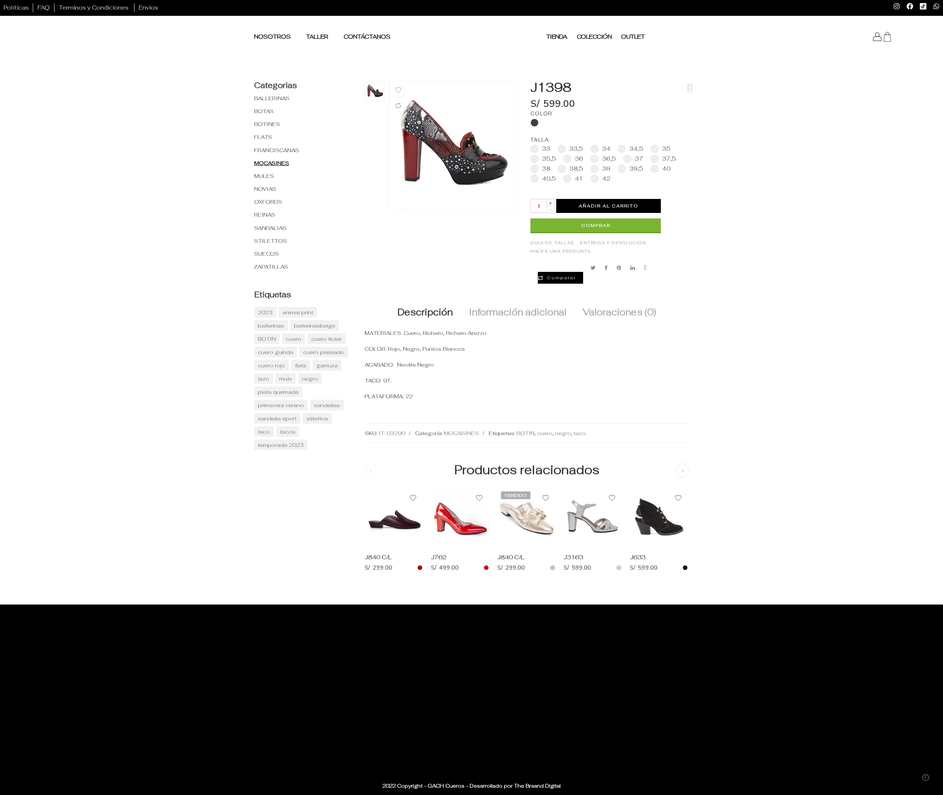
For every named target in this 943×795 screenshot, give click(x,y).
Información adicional (518, 312)
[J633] (659, 517)
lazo (263, 378)
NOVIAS (265, 188)
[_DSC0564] (375, 91)
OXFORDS (268, 201)
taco (580, 433)
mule (285, 378)
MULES (264, 175)
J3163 (573, 557)
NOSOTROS (272, 37)
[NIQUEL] (552, 567)
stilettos (317, 418)
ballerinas (271, 325)
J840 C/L (378, 557)
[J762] (460, 517)
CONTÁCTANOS (367, 37)
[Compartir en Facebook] (605, 267)
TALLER (317, 37)
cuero (545, 433)
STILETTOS (270, 240)
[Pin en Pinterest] (619, 267)
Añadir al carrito (608, 206)
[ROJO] (486, 567)
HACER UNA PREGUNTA (560, 251)
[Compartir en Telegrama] (645, 267)
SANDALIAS (270, 227)
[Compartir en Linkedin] (632, 267)
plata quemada (278, 391)
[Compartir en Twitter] (592, 267)
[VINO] (420, 567)
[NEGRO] (685, 567)
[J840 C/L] (394, 517)
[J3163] (593, 517)
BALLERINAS (272, 98)
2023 (265, 312)
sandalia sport (277, 418)
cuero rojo (271, 365)
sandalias (327, 405)
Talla (539, 139)
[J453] (690, 87)
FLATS (263, 136)
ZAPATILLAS (271, 266)
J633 (637, 557)
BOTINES (267, 123)
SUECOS (266, 253)
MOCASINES (461, 433)
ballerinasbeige (314, 325)
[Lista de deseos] (398, 90)
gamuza (327, 365)
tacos (287, 431)
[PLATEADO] (619, 567)
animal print (298, 312)
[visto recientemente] (925, 777)
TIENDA (556, 37)
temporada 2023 (281, 444)
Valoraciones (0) (619, 312)
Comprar (595, 225)
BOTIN (525, 433)
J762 (438, 557)
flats (300, 365)
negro (563, 433)
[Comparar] (398, 106)
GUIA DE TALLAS (552, 242)
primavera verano (281, 405)
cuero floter (326, 338)
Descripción (425, 312)
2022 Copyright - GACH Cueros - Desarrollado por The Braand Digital (471, 785)
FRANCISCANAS (276, 150)
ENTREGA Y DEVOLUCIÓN (613, 242)
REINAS (264, 214)
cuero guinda (275, 352)
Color (541, 113)
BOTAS (264, 111)
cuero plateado (323, 352)
